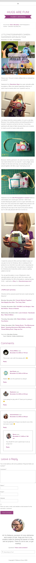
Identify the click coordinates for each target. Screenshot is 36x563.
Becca (14, 434)
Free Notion (4, 321)
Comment (3, 469)
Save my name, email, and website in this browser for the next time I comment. (16, 507)
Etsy (14, 281)
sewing (13, 336)
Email (2, 491)
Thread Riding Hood (7, 329)
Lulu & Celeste (23, 312)
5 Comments (17, 39)
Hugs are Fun (18, 329)
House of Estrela (14, 308)
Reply (5, 361)
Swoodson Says (15, 84)
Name (2, 485)
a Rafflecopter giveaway (8, 289)
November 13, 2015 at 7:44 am (19, 352)
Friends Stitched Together (23, 300)
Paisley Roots (19, 325)
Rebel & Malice (9, 314)
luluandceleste (14, 414)
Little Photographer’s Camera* (21, 197)
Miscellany (16, 24)
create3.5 (30, 319)
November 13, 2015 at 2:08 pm (19, 416)
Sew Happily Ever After (8, 302)
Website (2, 498)
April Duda (13, 371)
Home (11, 24)
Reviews (15, 334)
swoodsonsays (20, 336)
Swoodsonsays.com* (25, 281)
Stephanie (13, 392)
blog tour (9, 336)
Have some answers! (21, 547)
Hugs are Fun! (18, 12)
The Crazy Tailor (20, 302)
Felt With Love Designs (24, 306)
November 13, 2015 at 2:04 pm (19, 394)
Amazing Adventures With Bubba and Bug (18, 327)
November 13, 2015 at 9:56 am (19, 373)
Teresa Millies (14, 350)
